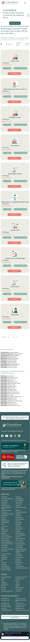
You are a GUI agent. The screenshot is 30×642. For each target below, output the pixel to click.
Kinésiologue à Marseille (6, 610)
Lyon (7, 376)
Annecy (8, 384)
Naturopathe (18, 529)
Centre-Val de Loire (20, 578)
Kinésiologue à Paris (5, 605)
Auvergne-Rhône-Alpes (18, 44)
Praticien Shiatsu (19, 547)
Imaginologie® (19, 522)
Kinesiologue (18, 524)
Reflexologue (9, 44)
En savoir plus (8, 635)
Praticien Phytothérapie (20, 543)
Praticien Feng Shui (5, 538)
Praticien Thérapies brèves (21, 549)
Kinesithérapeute (4, 526)
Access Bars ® (4, 496)
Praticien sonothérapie (6, 553)
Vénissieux (8, 386)
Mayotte (17, 585)
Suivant (17, 337)
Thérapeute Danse (5, 566)
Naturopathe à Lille (20, 606)
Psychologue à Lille (19, 603)
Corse (2, 580)
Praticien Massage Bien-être (7, 542)
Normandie (3, 587)
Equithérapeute (4, 515)
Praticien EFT (18, 536)
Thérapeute (18, 564)
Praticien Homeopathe (20, 538)
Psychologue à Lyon (20, 608)
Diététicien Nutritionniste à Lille (22, 610)
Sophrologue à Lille (5, 603)
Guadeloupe (3, 582)
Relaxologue (18, 559)
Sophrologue (3, 564)
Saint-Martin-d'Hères (11, 396)
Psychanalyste (18, 553)
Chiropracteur (4, 503)
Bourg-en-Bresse (10, 393)
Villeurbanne (9, 382)
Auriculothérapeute (20, 500)
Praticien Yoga (4, 550)
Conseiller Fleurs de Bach (21, 507)
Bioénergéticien (4, 502)
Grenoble (8, 379)
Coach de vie (18, 505)
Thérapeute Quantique (6, 569)
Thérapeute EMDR (19, 566)
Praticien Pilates (4, 545)
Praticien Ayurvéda (19, 533)
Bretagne (3, 578)
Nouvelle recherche (15, 23)
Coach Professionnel (5, 505)
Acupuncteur (18, 496)
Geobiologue (3, 519)
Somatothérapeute (19, 562)
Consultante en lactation (6, 510)
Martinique (3, 585)
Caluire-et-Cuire (10, 392)
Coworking (18, 510)
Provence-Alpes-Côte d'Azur (7, 591)
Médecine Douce (4, 529)
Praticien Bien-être (5, 535)
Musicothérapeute (19, 528)
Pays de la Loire (19, 589)
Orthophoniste (4, 531)
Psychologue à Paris (5, 598)
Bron (7, 395)
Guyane (17, 582)
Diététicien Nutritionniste (21, 512)
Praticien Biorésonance (20, 535)
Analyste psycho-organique (7, 498)
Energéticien (18, 513)
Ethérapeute (18, 515)
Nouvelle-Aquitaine (20, 587)
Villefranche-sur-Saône (11, 401)
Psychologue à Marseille (6, 606)
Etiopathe (3, 517)
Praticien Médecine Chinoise (7, 543)
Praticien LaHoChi (19, 540)
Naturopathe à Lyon (5, 600)
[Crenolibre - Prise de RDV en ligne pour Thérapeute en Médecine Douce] (10, 3)
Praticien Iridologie (5, 540)
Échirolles (8, 402)
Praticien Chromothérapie (6, 536)
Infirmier (3, 524)
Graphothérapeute (5, 520)
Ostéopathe (3, 533)
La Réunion (18, 584)
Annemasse (9, 404)
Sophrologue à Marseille (21, 598)
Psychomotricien (19, 555)
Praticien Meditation (20, 542)
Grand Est (18, 580)
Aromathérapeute (19, 498)
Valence (8, 387)
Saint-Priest (9, 390)
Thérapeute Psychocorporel (21, 567)
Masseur (3, 528)
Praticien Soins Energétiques (7, 549)
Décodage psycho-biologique (7, 513)
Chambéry (8, 389)
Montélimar (9, 398)
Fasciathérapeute (19, 517)
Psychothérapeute (19, 557)
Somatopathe (4, 562)
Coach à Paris (4, 608)
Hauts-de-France (4, 584)
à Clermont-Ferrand (9, 352)
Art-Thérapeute (4, 500)
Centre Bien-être (19, 502)
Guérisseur (18, 520)
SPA (2, 560)
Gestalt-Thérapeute (20, 519)
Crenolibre (4, 431)
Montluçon (9, 399)
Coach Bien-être (19, 503)
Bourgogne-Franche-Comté (21, 577)
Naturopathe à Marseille (21, 605)
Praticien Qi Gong (19, 545)
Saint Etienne (9, 377)
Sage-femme (18, 560)
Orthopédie (18, 531)
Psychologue (3, 555)
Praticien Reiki (4, 547)
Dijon (7, 380)
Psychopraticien (4, 557)
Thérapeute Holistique (5, 567)
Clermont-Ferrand (27, 44)
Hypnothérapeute (5, 522)
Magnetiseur (18, 526)
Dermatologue (4, 512)
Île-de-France (18, 591)
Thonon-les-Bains (10, 405)
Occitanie (3, 589)
